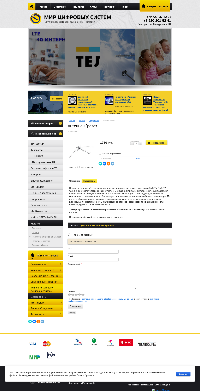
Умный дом (37, 186)
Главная (43, 6)
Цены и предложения (43, 193)
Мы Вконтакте (39, 211)
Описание (74, 181)
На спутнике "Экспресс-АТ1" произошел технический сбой (125, 99)
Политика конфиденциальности (47, 236)
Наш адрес (78, 6)
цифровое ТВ (88, 225)
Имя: (70, 248)
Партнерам (109, 6)
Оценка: (71, 292)
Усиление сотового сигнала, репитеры (42, 289)
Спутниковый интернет (44, 281)
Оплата (35, 232)
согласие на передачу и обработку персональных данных (107, 299)
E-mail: (71, 256)
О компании (60, 6)
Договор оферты (40, 245)
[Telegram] (112, 163)
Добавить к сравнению (111, 154)
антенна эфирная (105, 225)
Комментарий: (75, 264)
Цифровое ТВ (39, 296)
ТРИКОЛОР (37, 143)
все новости (57, 99)
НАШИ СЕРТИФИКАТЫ (44, 217)
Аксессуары (37, 314)
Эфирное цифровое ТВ (44, 168)
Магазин (36, 223)
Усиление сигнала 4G (43, 270)
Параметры (89, 181)
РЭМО (138, 158)
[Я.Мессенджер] (100, 163)
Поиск (125, 6)
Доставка (36, 228)
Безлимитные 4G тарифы (45, 276)
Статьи (93, 6)
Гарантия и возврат (41, 241)
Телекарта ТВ (38, 150)
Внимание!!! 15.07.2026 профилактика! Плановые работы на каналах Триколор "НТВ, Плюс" (83, 102)
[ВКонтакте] (104, 163)
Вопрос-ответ (38, 199)
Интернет (36, 174)
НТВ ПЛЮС (37, 156)
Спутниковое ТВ (40, 264)
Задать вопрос (39, 205)
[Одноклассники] (108, 163)
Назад (72, 312)
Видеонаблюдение (42, 180)
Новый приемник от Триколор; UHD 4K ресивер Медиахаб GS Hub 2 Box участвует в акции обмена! (155, 103)
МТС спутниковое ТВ (43, 162)
